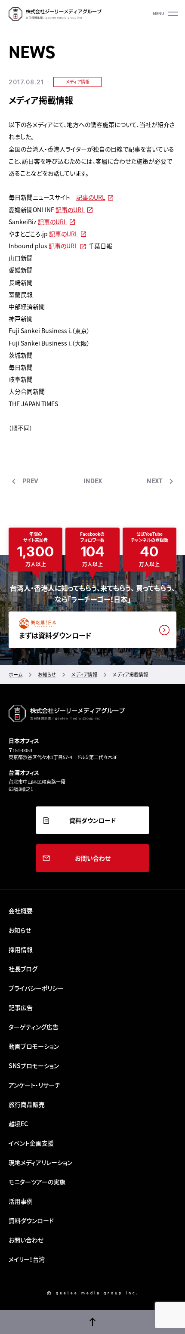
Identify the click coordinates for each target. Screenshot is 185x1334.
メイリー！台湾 (27, 1259)
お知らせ (20, 930)
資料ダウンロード (92, 820)
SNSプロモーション (34, 1065)
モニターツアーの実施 (37, 1181)
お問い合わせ (93, 858)
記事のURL (90, 197)
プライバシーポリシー (36, 988)
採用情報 (21, 949)
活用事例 (21, 1201)
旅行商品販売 (27, 1104)
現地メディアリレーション (40, 1162)
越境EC (18, 1123)
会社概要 (21, 910)
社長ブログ (23, 968)
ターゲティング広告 (34, 1026)
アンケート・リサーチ (34, 1085)
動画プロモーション (34, 1046)
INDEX (92, 480)
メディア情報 (77, 81)
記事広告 (21, 1007)
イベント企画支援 (31, 1143)
